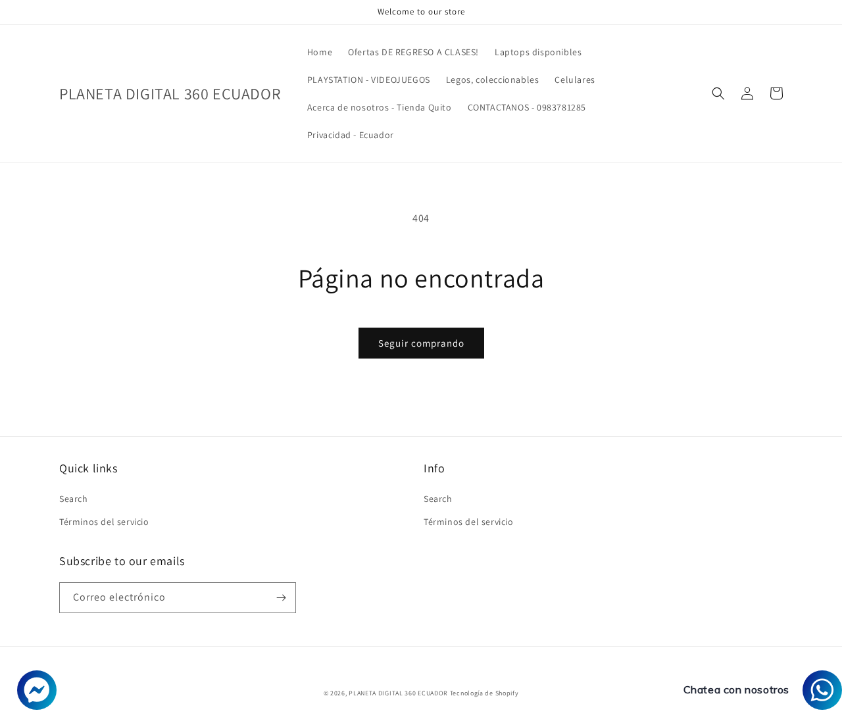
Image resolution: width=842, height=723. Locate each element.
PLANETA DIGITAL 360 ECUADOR (398, 693)
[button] (718, 93)
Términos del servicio (104, 522)
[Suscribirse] (280, 597)
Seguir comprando (421, 343)
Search (73, 499)
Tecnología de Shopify (484, 693)
